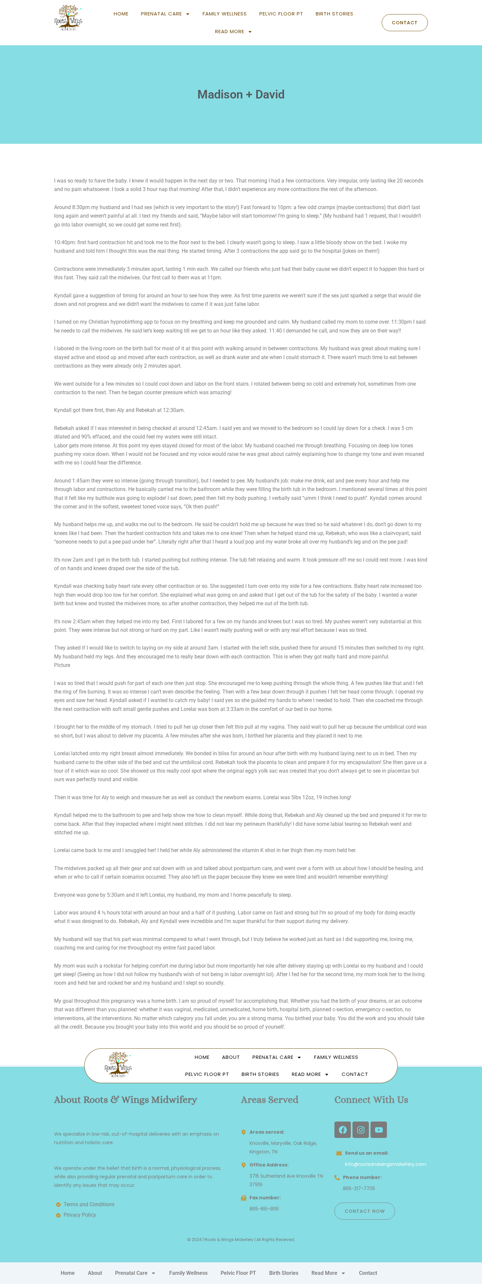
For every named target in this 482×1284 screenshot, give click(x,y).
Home (121, 13)
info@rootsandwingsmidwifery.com (385, 1164)
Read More (229, 31)
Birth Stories (334, 13)
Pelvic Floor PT (281, 13)
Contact (355, 1074)
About (231, 1057)
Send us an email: (367, 1153)
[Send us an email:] (339, 1153)
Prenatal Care (161, 13)
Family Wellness (225, 13)
